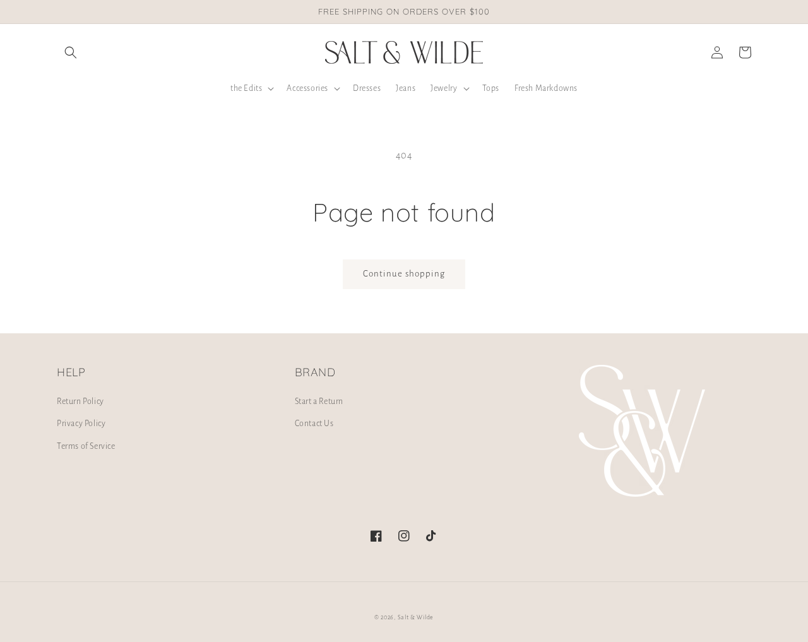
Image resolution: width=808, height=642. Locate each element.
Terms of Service (86, 446)
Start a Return (319, 401)
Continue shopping (404, 273)
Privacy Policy (81, 423)
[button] (71, 52)
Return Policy (80, 401)
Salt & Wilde (416, 617)
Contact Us (314, 423)
